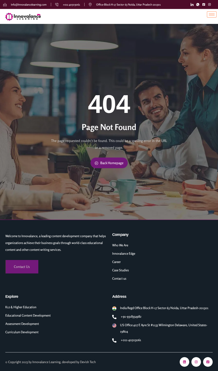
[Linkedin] (184, 362)
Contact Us (22, 266)
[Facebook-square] (208, 362)
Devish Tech (88, 362)
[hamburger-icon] (212, 14)
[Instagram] (196, 362)
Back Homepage (111, 163)
